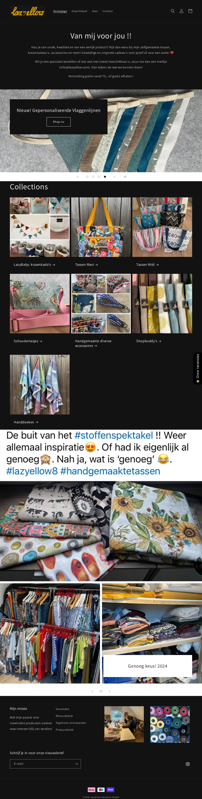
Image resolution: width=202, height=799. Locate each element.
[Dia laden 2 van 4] (93, 177)
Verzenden (62, 709)
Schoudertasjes (26, 341)
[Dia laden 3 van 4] (99, 177)
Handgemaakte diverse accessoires (93, 343)
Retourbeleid (64, 716)
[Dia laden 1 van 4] (87, 177)
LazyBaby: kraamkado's (32, 264)
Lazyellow (95, 797)
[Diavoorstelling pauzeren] (124, 176)
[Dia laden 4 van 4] (105, 177)
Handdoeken (24, 422)
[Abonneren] (76, 763)
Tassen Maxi (84, 264)
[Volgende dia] (114, 176)
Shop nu (56, 143)
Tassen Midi (145, 264)
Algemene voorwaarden (71, 723)
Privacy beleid (64, 729)
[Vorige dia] (77, 176)
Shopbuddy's (146, 341)
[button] (172, 11)
